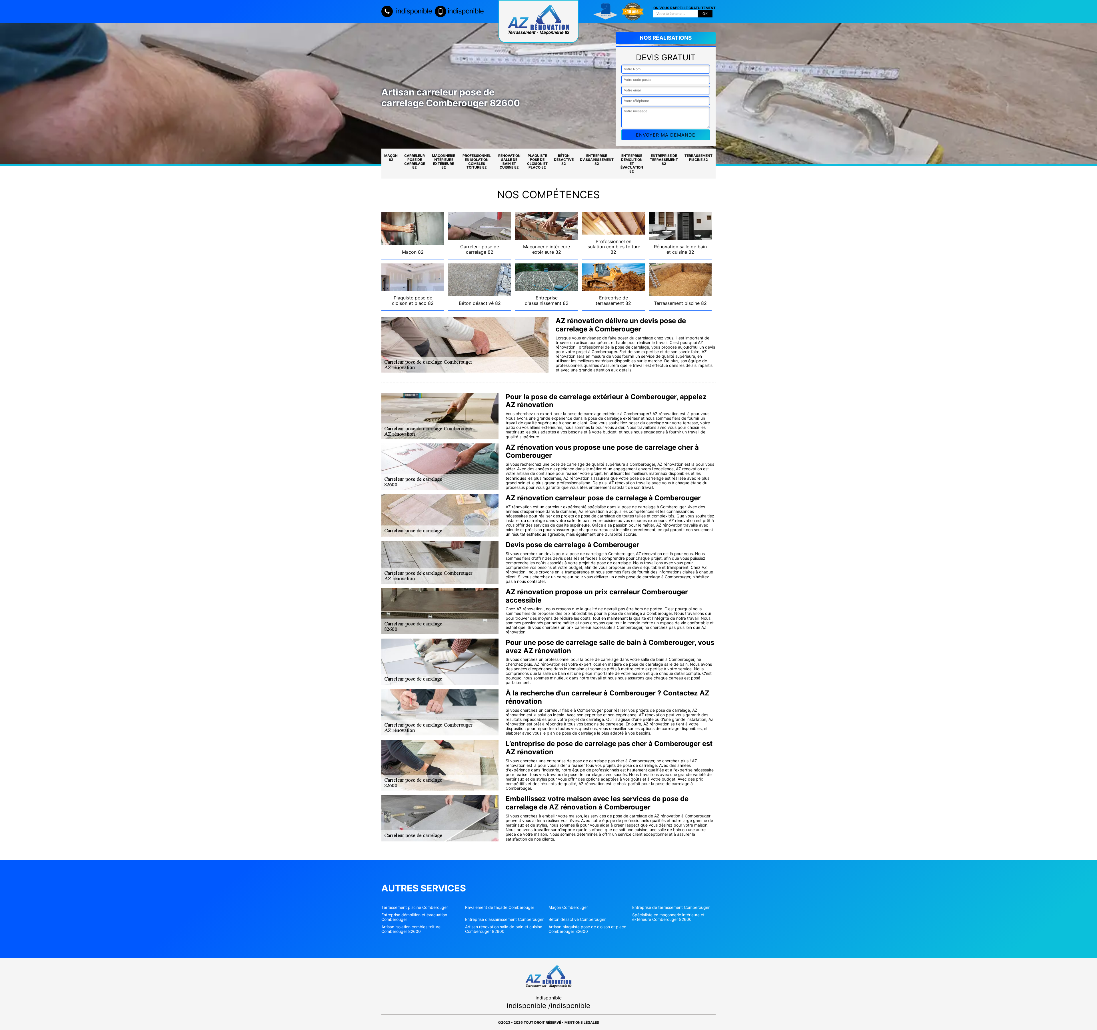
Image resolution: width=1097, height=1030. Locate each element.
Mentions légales (581, 1022)
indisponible (413, 11)
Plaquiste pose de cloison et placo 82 (537, 161)
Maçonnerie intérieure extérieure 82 (443, 161)
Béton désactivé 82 (564, 159)
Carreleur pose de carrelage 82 (414, 161)
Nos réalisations (666, 38)
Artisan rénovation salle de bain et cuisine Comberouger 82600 (503, 929)
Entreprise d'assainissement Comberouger (504, 919)
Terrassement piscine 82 (698, 157)
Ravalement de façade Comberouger (499, 907)
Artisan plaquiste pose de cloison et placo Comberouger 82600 (587, 929)
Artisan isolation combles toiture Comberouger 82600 (411, 929)
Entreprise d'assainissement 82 (597, 159)
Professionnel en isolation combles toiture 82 (477, 161)
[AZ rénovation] (538, 21)
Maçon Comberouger (568, 907)
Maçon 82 (391, 157)
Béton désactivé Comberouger (577, 919)
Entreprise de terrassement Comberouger (671, 907)
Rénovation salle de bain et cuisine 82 (509, 161)
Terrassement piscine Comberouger (414, 907)
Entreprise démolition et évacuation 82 (631, 163)
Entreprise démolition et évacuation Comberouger (414, 917)
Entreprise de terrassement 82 (664, 159)
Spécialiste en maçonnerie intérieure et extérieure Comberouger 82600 (668, 917)
